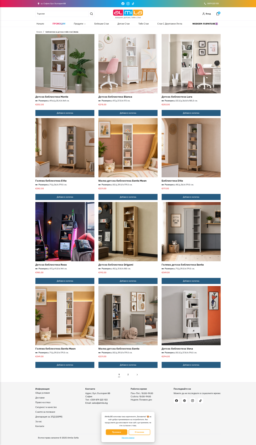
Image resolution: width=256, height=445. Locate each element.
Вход (208, 14)
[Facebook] (122, 3)
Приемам (116, 432)
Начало (39, 32)
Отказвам (139, 432)
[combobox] (61, 14)
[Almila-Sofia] (128, 13)
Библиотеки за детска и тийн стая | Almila (62, 32)
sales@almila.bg (100, 403)
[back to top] (250, 432)
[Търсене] (91, 14)
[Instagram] (128, 3)
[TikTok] (133, 3)
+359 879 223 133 (99, 399)
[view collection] (64, 63)
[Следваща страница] (137, 374)
